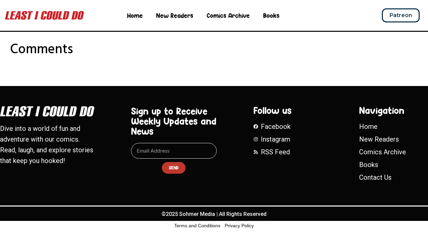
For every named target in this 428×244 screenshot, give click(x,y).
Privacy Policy (239, 225)
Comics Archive (228, 15)
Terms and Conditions (197, 225)
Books (271, 15)
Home (135, 15)
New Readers (174, 15)
